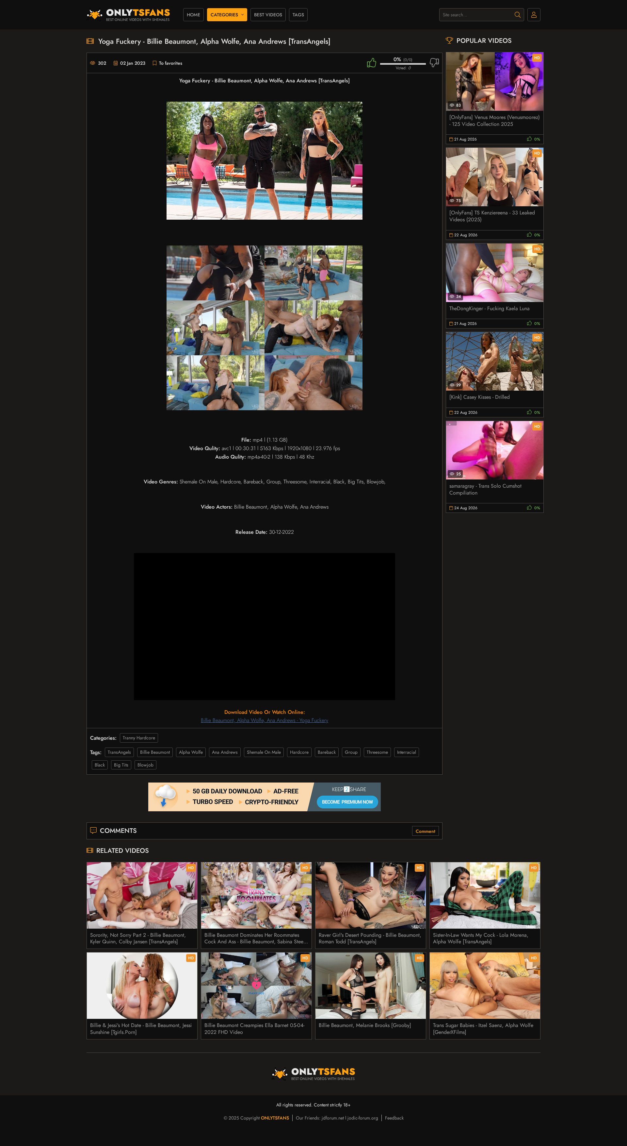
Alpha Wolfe (191, 752)
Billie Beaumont (155, 752)
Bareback (327, 752)
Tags (298, 14)
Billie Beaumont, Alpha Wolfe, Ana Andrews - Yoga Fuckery (264, 720)
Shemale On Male (264, 752)
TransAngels (119, 752)
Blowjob (145, 765)
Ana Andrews (225, 752)
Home (193, 14)
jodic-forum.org (362, 1118)
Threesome (377, 752)
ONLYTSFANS (275, 1118)
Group (351, 752)
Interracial (406, 752)
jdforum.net (333, 1118)
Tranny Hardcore (139, 737)
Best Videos (268, 14)
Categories (224, 14)
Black (100, 765)
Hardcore (299, 752)
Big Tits (121, 765)
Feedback (394, 1118)
